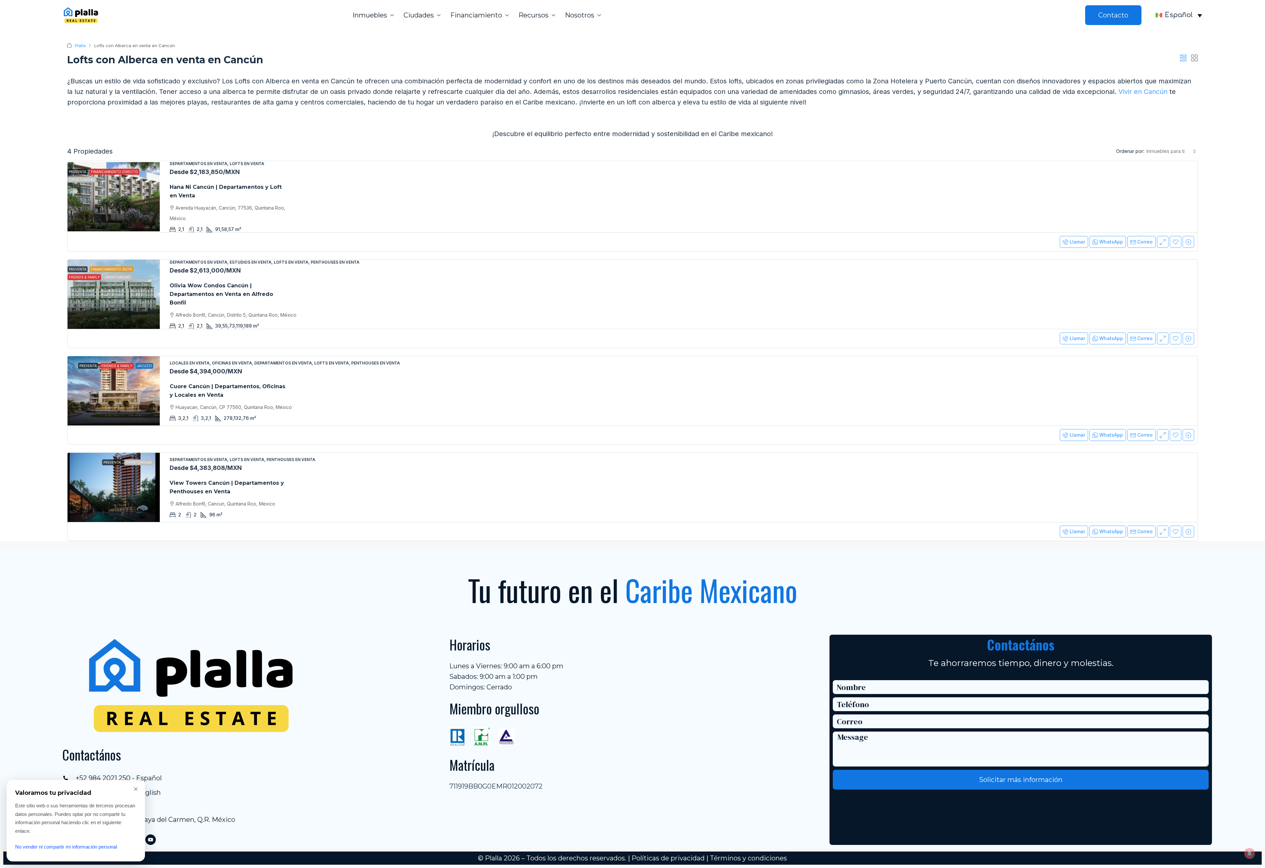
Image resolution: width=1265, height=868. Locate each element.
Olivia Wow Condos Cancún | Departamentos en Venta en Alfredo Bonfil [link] (221, 294)
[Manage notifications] (1249, 853)
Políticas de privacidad (668, 858)
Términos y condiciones (748, 858)
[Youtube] (150, 839)
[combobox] (1171, 151)
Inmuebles (369, 15)
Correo (1145, 242)
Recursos (533, 15)
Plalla (80, 45)
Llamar (1077, 242)
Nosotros (579, 15)
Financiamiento (476, 15)
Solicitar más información (1020, 780)
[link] (114, 196)
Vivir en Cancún (1142, 92)
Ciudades (419, 15)
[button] (1183, 58)
